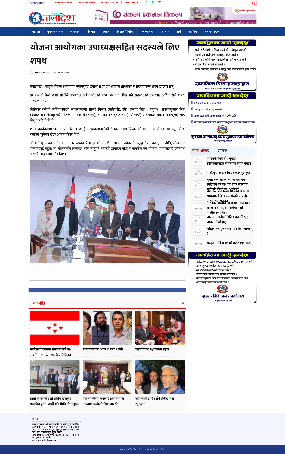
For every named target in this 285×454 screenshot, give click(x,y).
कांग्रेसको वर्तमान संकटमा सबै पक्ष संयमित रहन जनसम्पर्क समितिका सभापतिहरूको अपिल (50, 355)
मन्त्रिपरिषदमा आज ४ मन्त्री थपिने (103, 349)
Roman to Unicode (109, 2)
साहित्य (193, 31)
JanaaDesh (160, 449)
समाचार (74, 31)
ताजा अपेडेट (200, 150)
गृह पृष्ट (36, 31)
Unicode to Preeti (86, 2)
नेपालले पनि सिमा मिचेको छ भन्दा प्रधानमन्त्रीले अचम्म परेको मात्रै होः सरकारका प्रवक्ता (228, 196)
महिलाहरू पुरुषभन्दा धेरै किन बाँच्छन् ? (229, 231)
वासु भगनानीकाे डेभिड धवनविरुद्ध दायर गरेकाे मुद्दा (227, 219)
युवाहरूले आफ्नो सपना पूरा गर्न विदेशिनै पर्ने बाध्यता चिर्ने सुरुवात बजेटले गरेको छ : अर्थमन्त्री (227, 184)
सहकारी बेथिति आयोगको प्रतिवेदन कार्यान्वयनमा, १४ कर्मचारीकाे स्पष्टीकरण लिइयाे (228, 208)
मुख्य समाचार (55, 31)
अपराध (165, 31)
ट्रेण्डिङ (222, 150)
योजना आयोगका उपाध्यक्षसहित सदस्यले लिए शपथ (105, 54)
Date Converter (132, 2)
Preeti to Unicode (63, 2)
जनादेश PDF (211, 31)
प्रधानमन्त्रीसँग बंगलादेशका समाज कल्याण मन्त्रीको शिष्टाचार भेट (103, 401)
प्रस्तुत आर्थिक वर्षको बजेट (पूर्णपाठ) (229, 243)
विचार (91, 31)
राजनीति (39, 303)
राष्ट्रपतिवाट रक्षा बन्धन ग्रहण (152, 349)
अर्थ (179, 31)
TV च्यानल (146, 31)
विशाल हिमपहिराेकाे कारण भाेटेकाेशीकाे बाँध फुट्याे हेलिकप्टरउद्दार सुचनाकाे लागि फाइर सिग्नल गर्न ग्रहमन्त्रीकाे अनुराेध (229, 161)
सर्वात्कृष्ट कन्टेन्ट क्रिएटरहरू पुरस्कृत (228, 173)
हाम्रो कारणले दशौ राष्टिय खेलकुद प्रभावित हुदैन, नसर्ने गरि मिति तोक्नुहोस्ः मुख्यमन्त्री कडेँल (54, 404)
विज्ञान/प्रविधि (125, 31)
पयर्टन (106, 31)
